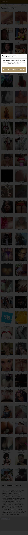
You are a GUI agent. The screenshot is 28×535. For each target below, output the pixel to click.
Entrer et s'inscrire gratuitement (14, 69)
